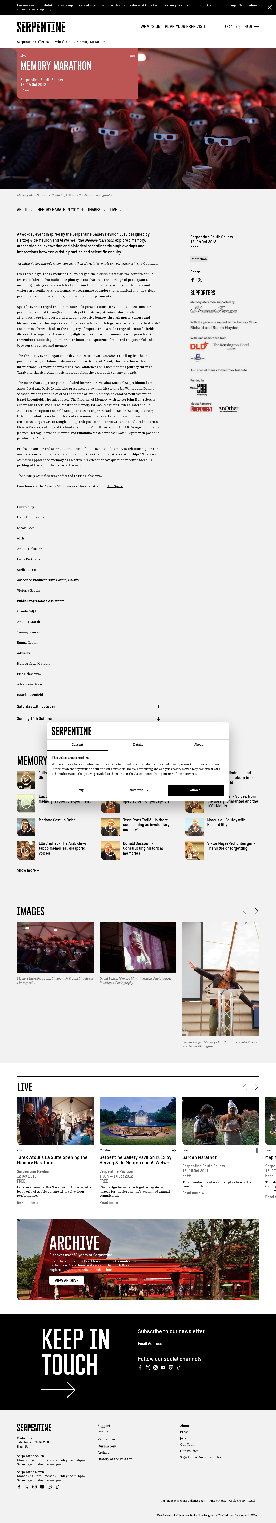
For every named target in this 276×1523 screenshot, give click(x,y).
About (184, 1426)
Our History (107, 1446)
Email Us (22, 1447)
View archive (66, 1281)
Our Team (187, 1445)
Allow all (196, 790)
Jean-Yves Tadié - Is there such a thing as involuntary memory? (146, 825)
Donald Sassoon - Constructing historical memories (143, 848)
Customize (135, 790)
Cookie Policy (237, 1501)
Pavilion (106, 1150)
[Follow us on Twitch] (171, 1367)
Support (104, 1426)
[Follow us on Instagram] (155, 1367)
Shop (228, 27)
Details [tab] (138, 744)
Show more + (28, 871)
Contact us (24, 1438)
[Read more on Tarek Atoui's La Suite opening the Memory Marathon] (55, 1121)
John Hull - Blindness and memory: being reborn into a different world (231, 778)
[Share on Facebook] (192, 280)
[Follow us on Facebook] (140, 1367)
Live (23, 55)
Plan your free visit (185, 27)
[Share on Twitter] (200, 280)
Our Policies (189, 1451)
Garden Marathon (199, 1157)
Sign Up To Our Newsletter (200, 1457)
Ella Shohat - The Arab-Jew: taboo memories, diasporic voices (62, 848)
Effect (254, 1515)
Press (184, 1432)
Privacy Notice (217, 1501)
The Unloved (225, 1515)
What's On (151, 27)
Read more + (27, 1203)
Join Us (103, 1432)
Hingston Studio (187, 1515)
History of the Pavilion (115, 1459)
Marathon (199, 259)
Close (270, 8)
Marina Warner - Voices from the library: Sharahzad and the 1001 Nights (232, 801)
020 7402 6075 (42, 1442)
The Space (115, 486)
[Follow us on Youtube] (163, 1367)
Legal (251, 1501)
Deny (79, 790)
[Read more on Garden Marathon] (220, 1121)
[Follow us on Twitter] (148, 1367)
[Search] (238, 27)
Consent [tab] (77, 744)
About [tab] (198, 744)
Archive (103, 1452)
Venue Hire (106, 1439)
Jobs (183, 1438)
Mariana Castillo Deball (58, 820)
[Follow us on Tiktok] (178, 1367)
